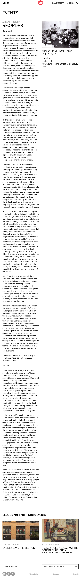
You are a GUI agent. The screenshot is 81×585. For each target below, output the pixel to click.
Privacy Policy (34, 574)
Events (10, 13)
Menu (5, 3)
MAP (58, 3)
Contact (56, 574)
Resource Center (53, 567)
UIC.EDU (70, 3)
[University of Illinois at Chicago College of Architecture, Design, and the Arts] (40, 2)
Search (77, 3)
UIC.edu (76, 574)
